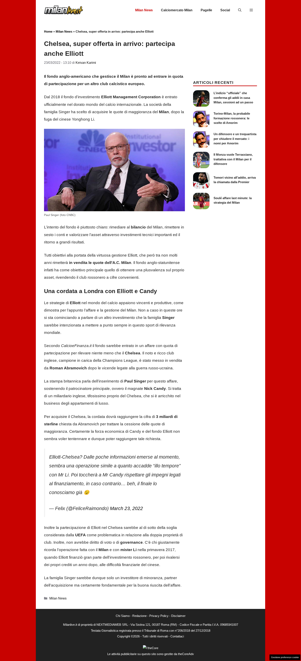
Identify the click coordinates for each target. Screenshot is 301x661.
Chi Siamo (123, 616)
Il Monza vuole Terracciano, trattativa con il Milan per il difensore (233, 159)
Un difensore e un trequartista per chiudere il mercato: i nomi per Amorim (235, 138)
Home (48, 31)
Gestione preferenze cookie (285, 657)
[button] (240, 10)
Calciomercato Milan (176, 10)
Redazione (139, 616)
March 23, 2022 (126, 508)
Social (225, 10)
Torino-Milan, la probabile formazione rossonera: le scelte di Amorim (232, 118)
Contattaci (177, 636)
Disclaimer (178, 616)
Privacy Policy (159, 616)
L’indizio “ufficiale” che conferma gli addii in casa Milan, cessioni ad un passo (233, 97)
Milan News (144, 10)
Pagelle (206, 10)
